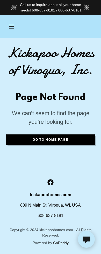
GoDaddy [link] (61, 243)
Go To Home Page (50, 139)
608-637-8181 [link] (50, 215)
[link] (50, 61)
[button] (11, 26)
